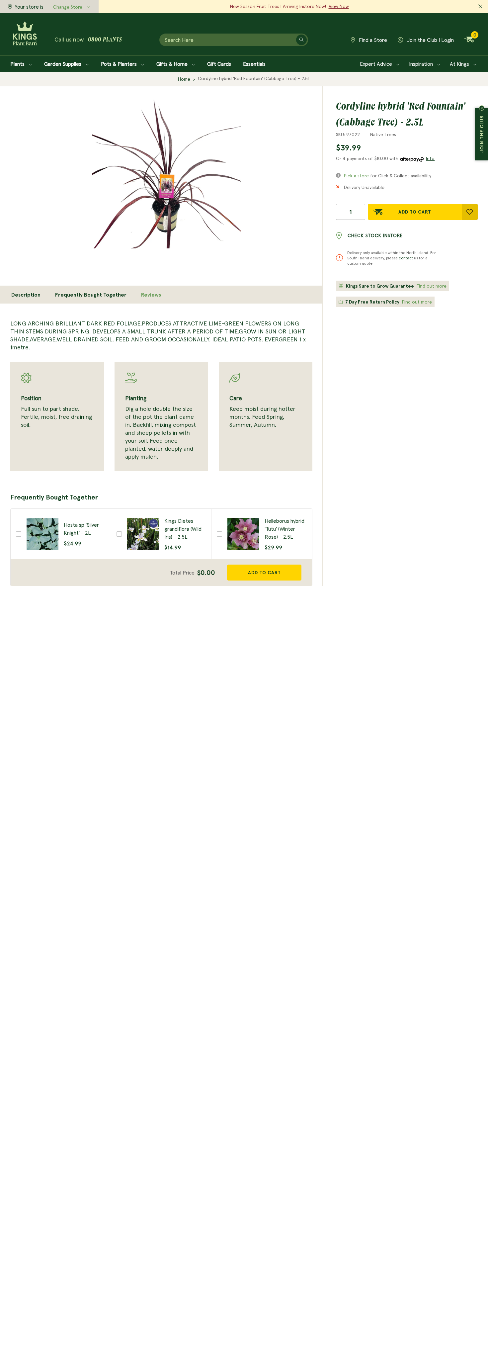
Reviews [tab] (151, 294)
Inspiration (421, 63)
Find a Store (372, 40)
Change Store (67, 7)
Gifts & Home (172, 63)
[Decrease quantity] (342, 212)
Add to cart (264, 573)
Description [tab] (26, 294)
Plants (18, 63)
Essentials (254, 63)
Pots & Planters (119, 63)
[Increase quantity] (359, 212)
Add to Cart (414, 212)
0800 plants (105, 40)
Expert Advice (376, 63)
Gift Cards (219, 63)
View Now (339, 6)
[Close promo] (480, 6)
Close (481, 108)
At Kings (460, 63)
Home (184, 79)
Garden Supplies (63, 63)
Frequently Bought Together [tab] (90, 294)
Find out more (432, 286)
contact (406, 257)
